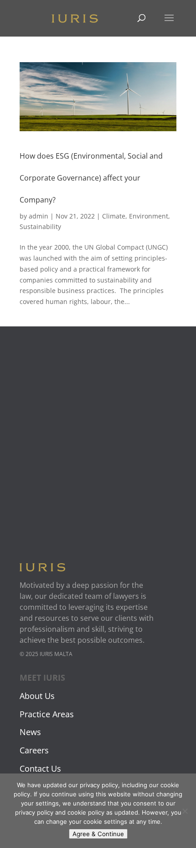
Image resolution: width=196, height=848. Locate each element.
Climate (113, 216)
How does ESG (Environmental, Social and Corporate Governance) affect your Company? (91, 178)
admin (38, 216)
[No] (184, 811)
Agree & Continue (98, 833)
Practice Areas (47, 714)
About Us (37, 695)
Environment (148, 216)
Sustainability (40, 226)
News (30, 731)
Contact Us (40, 768)
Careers (34, 750)
